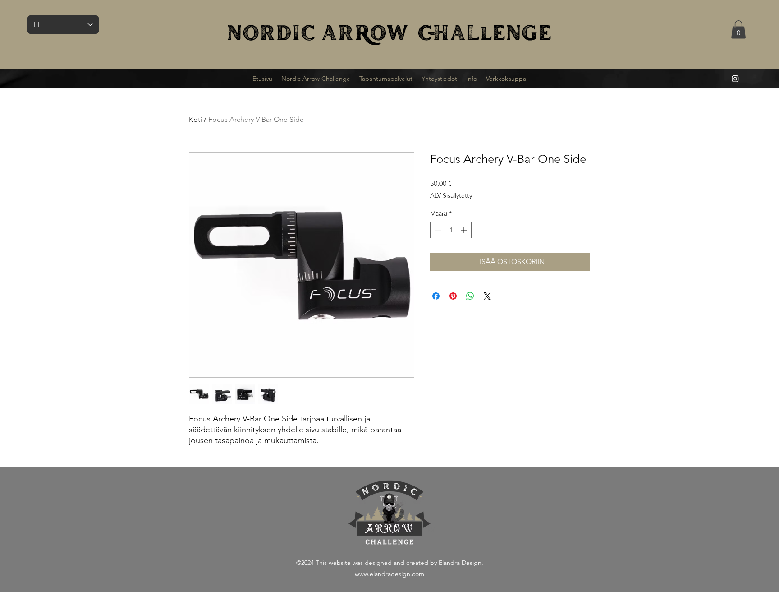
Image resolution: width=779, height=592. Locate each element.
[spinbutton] (451, 230)
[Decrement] (437, 230)
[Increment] (464, 230)
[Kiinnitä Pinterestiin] (453, 296)
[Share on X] (487, 296)
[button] (738, 29)
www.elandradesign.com (389, 574)
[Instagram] (735, 78)
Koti (195, 119)
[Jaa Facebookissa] (436, 296)
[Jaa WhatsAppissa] (470, 296)
